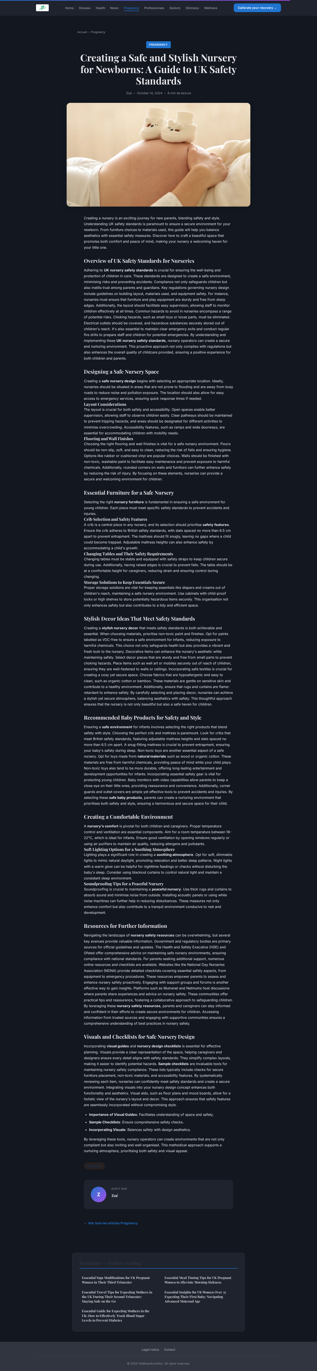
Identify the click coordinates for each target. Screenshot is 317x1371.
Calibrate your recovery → (257, 8)
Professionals (154, 8)
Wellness (210, 8)
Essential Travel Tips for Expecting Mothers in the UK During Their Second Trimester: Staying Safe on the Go (117, 1297)
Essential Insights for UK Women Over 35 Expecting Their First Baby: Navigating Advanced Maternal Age (195, 1297)
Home (69, 8)
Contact (169, 1349)
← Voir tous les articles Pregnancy (111, 1223)
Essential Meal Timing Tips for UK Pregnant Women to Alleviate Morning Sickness (198, 1279)
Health (100, 8)
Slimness (192, 8)
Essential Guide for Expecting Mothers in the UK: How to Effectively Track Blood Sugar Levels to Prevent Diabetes (115, 1315)
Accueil (82, 32)
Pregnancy (131, 8)
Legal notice (150, 1349)
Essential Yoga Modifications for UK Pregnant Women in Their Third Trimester (116, 1279)
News (114, 8)
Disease (85, 8)
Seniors (174, 8)
